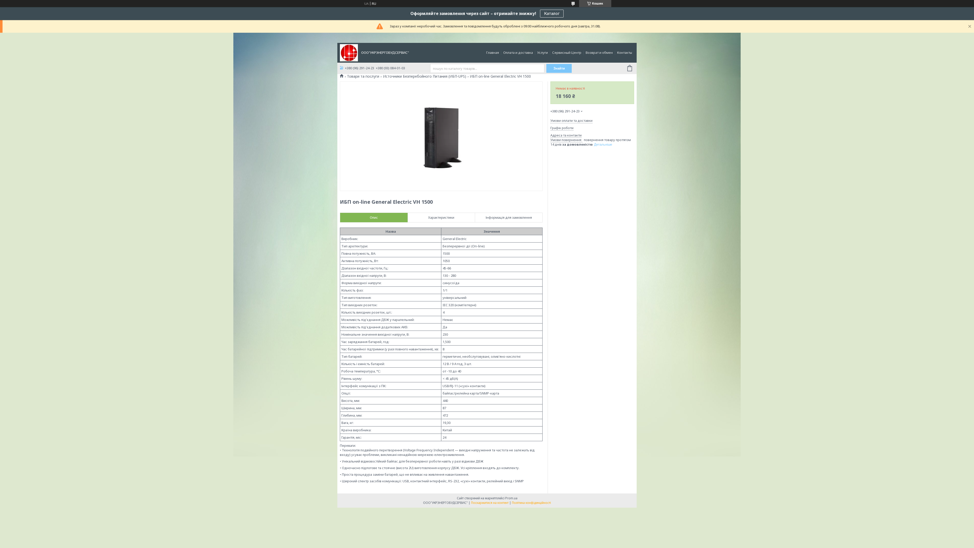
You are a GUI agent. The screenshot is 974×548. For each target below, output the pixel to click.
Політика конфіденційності (531, 503)
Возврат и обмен (599, 52)
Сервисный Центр (566, 52)
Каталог (552, 13)
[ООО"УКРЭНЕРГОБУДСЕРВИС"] (349, 52)
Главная (492, 52)
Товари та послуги (363, 76)
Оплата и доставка (518, 52)
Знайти (559, 68)
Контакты (624, 52)
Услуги (542, 52)
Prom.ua (511, 498)
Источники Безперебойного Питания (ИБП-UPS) (424, 76)
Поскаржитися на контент (490, 503)
